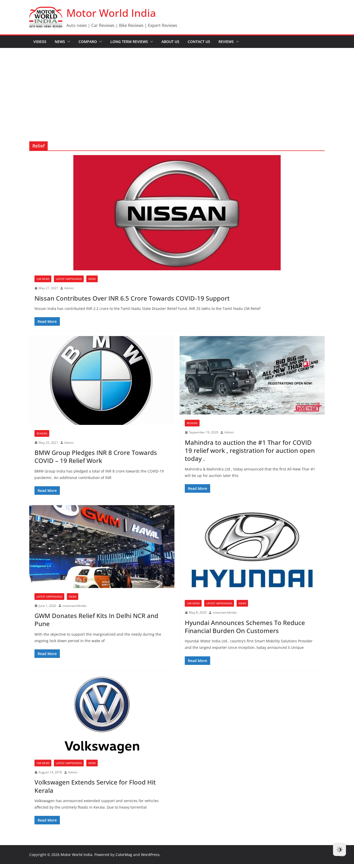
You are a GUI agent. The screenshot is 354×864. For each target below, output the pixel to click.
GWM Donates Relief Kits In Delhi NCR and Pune (96, 619)
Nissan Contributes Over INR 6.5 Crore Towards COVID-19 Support (132, 298)
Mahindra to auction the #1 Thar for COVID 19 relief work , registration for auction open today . (250, 450)
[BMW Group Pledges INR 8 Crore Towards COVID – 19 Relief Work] (101, 380)
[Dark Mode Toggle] (339, 849)
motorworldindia (74, 606)
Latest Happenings (69, 279)
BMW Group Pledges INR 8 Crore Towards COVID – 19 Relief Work (95, 456)
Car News (43, 279)
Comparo (88, 41)
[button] (67, 41)
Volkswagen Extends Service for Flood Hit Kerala (95, 786)
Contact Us (199, 41)
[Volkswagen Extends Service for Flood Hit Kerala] (101, 714)
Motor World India (111, 13)
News (60, 41)
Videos (39, 41)
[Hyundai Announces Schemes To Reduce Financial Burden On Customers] (252, 550)
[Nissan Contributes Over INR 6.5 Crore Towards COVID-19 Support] (177, 212)
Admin (69, 288)
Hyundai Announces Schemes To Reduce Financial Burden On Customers (245, 626)
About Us (170, 41)
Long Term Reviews (129, 41)
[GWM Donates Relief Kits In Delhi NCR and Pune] (101, 546)
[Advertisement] (177, 87)
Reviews (226, 41)
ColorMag (124, 854)
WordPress (150, 854)
